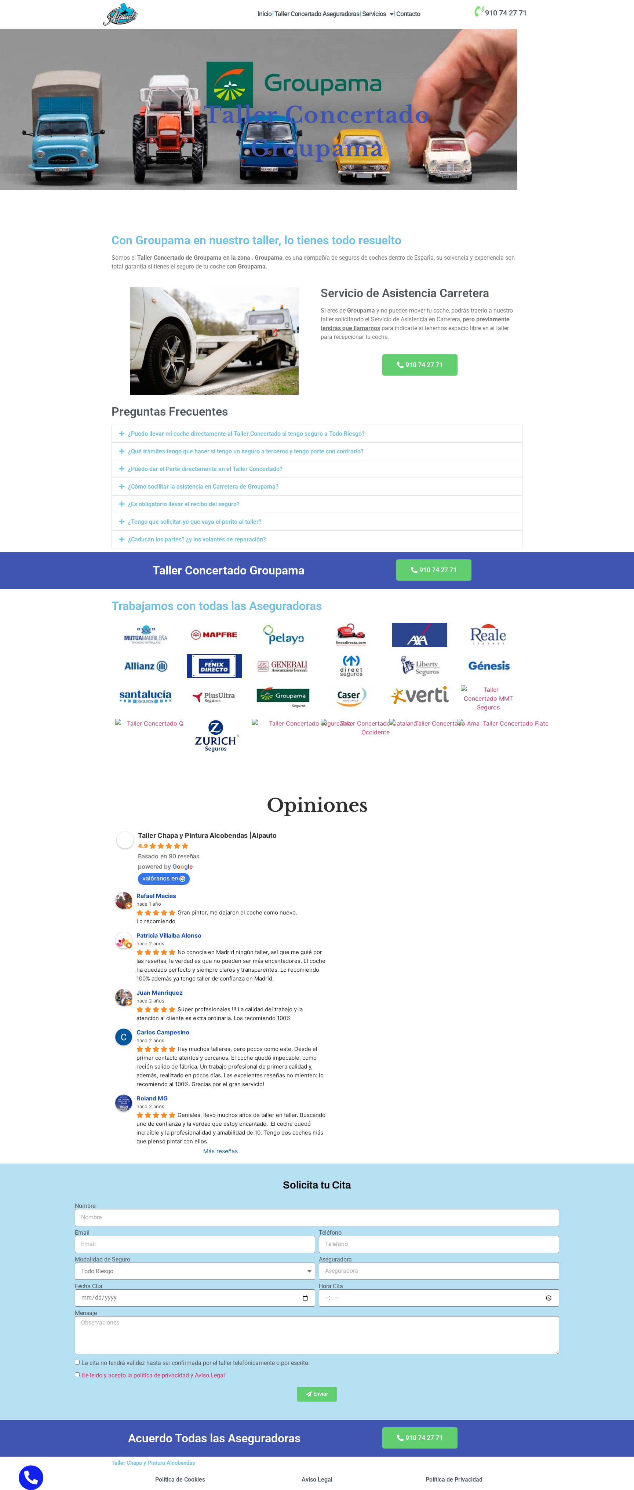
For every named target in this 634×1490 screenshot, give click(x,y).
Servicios (374, 14)
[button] (317, 433)
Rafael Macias (156, 895)
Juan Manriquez (159, 992)
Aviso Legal (317, 1479)
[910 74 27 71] (479, 11)
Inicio (265, 14)
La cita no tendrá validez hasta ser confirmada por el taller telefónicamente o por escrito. (195, 1362)
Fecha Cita (88, 1286)
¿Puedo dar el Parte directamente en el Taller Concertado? (205, 468)
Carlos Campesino (162, 1032)
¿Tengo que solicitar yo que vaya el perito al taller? (195, 521)
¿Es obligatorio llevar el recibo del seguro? (184, 504)
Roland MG (152, 1098)
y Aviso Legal (207, 1375)
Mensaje (86, 1313)
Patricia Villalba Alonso (168, 935)
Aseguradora (335, 1260)
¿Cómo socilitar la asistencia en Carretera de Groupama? (203, 486)
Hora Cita (331, 1286)
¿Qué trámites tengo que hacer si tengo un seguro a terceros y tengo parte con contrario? (246, 451)
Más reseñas (220, 1151)
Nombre (85, 1206)
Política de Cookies (180, 1479)
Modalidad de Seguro (102, 1260)
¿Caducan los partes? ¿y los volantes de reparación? (197, 539)
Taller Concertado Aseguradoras (316, 14)
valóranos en (160, 878)
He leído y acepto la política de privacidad (135, 1375)
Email (82, 1233)
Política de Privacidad (454, 1479)
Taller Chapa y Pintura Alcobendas (153, 1463)
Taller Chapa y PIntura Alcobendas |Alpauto (207, 835)
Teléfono (330, 1233)
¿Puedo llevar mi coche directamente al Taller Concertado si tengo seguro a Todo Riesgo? (246, 433)
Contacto (408, 14)
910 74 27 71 (506, 12)
